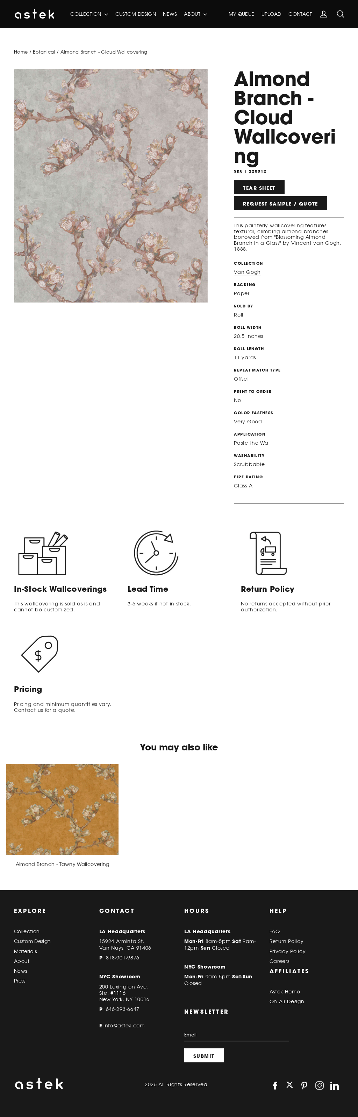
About (193, 14)
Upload (271, 14)
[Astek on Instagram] (319, 1085)
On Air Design (287, 1001)
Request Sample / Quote (280, 203)
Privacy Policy (288, 951)
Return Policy (287, 941)
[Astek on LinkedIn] (334, 1085)
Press (20, 981)
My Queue (242, 14)
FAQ (275, 931)
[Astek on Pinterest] (304, 1085)
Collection (86, 14)
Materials (25, 951)
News (170, 14)
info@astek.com (124, 1025)
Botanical (44, 52)
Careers (279, 961)
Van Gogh (247, 272)
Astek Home (285, 991)
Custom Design (135, 14)
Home (21, 52)
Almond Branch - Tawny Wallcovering (62, 864)
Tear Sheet (259, 188)
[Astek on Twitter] (289, 1085)
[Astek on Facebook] (275, 1085)
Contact (300, 14)
